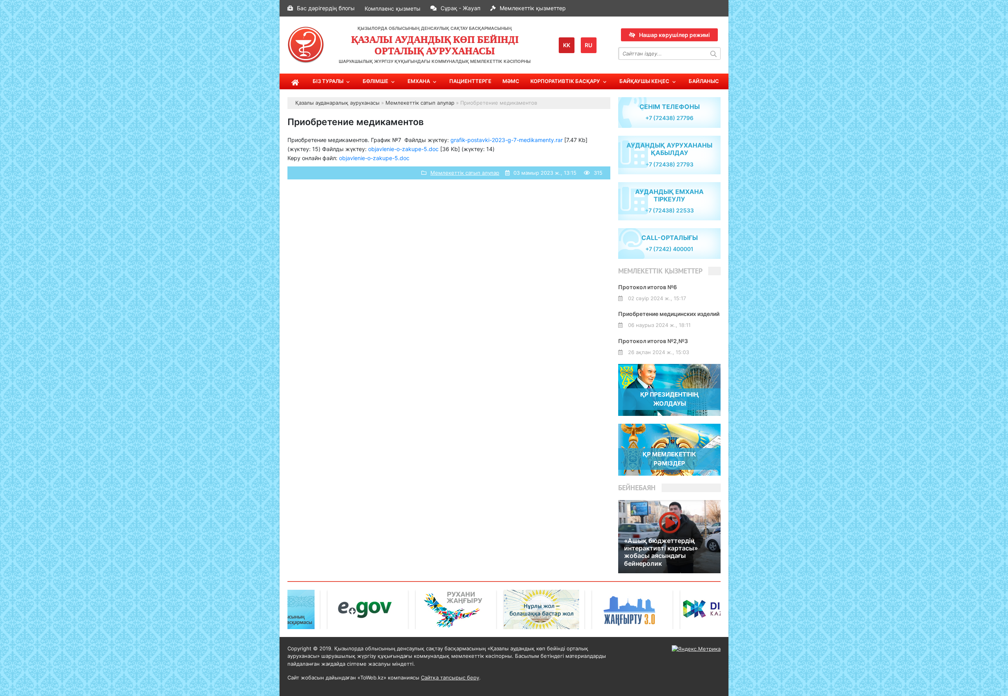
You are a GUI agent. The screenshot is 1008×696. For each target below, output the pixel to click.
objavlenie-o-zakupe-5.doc (403, 149)
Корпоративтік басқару (565, 81)
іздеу (714, 53)
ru (588, 45)
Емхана (419, 81)
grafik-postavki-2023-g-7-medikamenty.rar (506, 140)
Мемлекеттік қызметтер (533, 8)
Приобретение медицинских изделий (668, 313)
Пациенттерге (470, 81)
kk (566, 45)
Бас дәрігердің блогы (326, 8)
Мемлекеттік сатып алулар (464, 173)
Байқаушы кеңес (644, 81)
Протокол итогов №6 (647, 287)
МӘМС (510, 81)
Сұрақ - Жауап (460, 8)
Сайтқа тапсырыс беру (450, 677)
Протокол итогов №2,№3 (653, 341)
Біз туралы (328, 81)
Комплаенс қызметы (393, 8)
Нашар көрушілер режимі (674, 34)
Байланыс (704, 81)
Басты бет (295, 81)
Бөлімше (375, 81)
